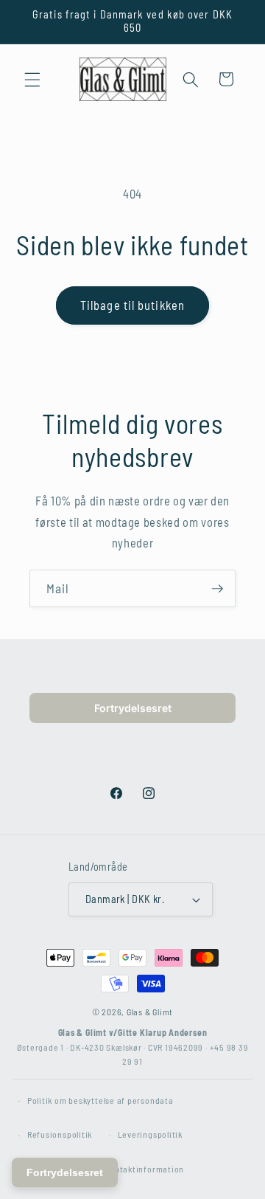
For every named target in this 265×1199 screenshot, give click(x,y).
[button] (32, 79)
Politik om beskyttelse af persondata (100, 1100)
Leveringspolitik (150, 1134)
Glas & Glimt (150, 1011)
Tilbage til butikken (132, 304)
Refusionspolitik (59, 1134)
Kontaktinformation (144, 1169)
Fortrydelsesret (133, 708)
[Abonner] (217, 589)
